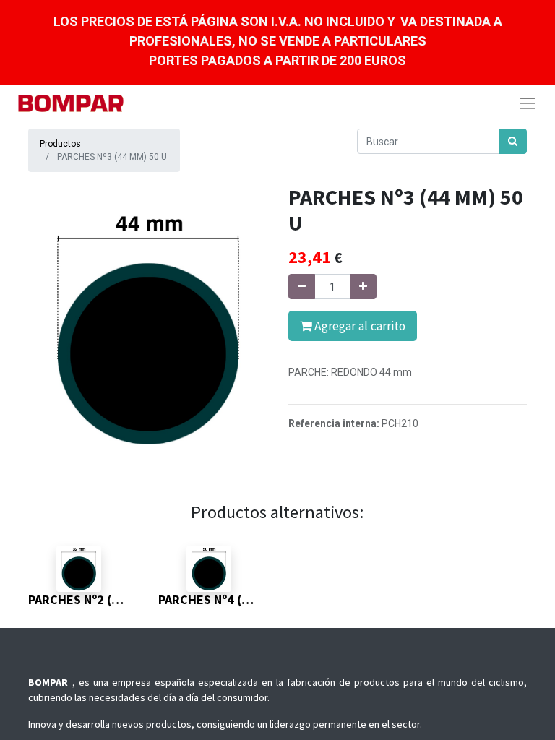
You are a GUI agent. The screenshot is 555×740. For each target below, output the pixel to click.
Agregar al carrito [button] (358, 326)
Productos (60, 144)
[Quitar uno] (301, 286)
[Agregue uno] (363, 286)
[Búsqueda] (513, 141)
